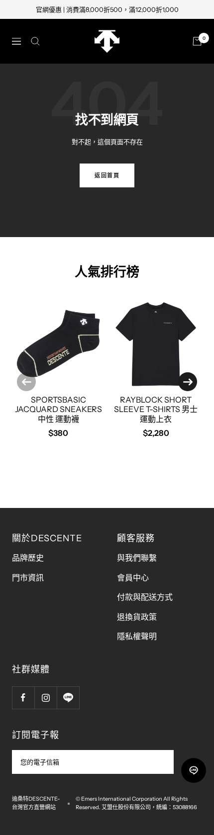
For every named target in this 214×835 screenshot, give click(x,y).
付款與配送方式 (145, 597)
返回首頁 (107, 175)
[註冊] (159, 761)
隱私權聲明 (137, 636)
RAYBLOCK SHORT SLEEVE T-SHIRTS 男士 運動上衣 (156, 409)
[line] (193, 770)
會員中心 (133, 578)
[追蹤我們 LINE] (68, 697)
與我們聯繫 (137, 558)
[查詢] (35, 41)
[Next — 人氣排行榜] (187, 381)
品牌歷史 (28, 558)
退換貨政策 (137, 617)
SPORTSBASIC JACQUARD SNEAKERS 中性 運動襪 (58, 409)
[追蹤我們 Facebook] (23, 697)
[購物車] (197, 41)
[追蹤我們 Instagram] (45, 697)
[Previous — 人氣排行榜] (26, 381)
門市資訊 (28, 578)
